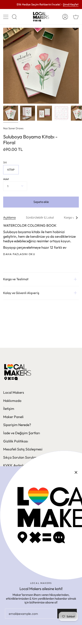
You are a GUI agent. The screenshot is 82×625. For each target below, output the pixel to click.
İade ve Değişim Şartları (21, 433)
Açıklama (9, 217)
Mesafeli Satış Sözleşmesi (22, 449)
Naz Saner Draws (13, 128)
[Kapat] (76, 472)
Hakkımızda (12, 400)
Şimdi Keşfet (70, 4)
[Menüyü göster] (6, 17)
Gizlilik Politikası (15, 441)
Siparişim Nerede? (17, 424)
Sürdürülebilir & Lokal (40, 217)
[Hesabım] (65, 17)
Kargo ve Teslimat (15, 279)
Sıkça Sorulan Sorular (19, 457)
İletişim (8, 408)
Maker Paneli (13, 416)
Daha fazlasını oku (19, 254)
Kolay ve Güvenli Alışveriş (21, 293)
